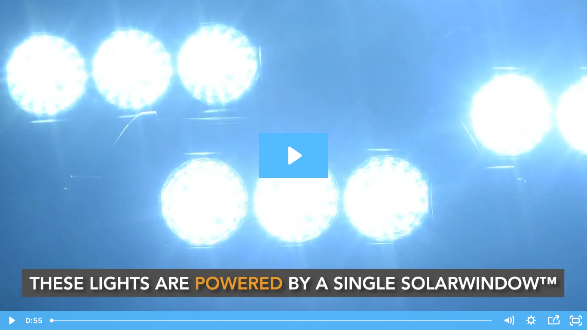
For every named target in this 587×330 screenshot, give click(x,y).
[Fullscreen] (576, 320)
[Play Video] (11, 320)
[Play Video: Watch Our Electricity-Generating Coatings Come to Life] (294, 155)
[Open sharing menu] (553, 320)
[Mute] (509, 320)
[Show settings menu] (531, 320)
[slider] (272, 320)
